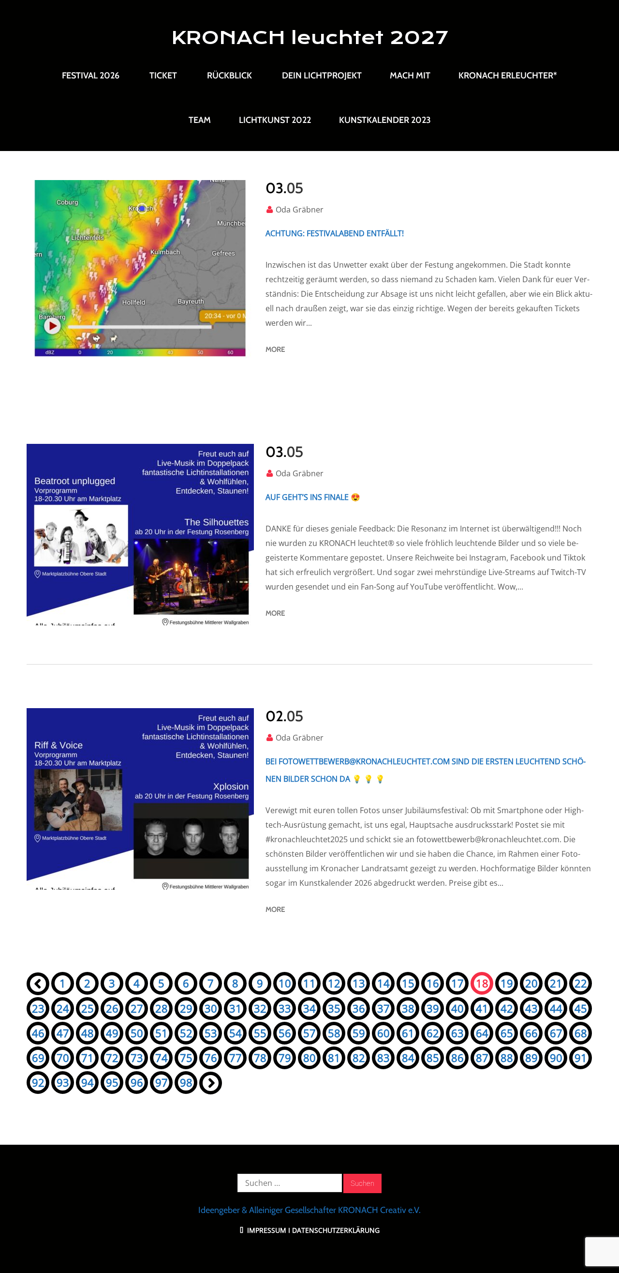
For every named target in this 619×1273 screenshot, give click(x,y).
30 (211, 1008)
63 (457, 1033)
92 (38, 1082)
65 (507, 1033)
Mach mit (410, 75)
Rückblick (229, 75)
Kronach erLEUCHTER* (507, 75)
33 (285, 1008)
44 (556, 1008)
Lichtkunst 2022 (275, 120)
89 (531, 1057)
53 (211, 1033)
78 (260, 1057)
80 (309, 1057)
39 (433, 1008)
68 (581, 1033)
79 (285, 1057)
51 (161, 1033)
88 (507, 1057)
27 (137, 1008)
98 (186, 1082)
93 (63, 1082)
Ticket (163, 75)
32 (260, 1008)
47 (63, 1033)
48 (87, 1033)
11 (309, 983)
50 (137, 1033)
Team (200, 120)
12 (334, 983)
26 (112, 1008)
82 (359, 1057)
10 (285, 983)
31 (235, 1008)
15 (408, 983)
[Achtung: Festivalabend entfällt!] (140, 271)
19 (507, 983)
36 (359, 1008)
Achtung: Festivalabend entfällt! (334, 233)
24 (63, 1008)
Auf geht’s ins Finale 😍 (312, 497)
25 (87, 1008)
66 (531, 1033)
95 (112, 1082)
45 (581, 1008)
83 (383, 1057)
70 (63, 1057)
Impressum (265, 1230)
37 (383, 1008)
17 (457, 983)
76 (211, 1057)
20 (531, 983)
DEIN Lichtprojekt (322, 75)
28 (161, 1008)
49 (112, 1033)
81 (334, 1057)
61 (408, 1033)
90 (556, 1057)
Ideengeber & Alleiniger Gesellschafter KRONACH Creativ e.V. (309, 1210)
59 (359, 1033)
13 (359, 983)
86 (457, 1057)
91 (581, 1057)
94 (87, 1082)
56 (285, 1033)
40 (457, 1008)
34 (309, 1008)
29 (186, 1008)
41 (482, 1008)
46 (38, 1033)
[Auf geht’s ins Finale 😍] (140, 534)
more (275, 349)
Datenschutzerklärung (336, 1230)
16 (433, 983)
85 (433, 1057)
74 (161, 1057)
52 (186, 1033)
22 (581, 983)
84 (408, 1057)
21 (556, 983)
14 (383, 983)
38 (408, 1008)
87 (482, 1057)
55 (260, 1033)
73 (137, 1057)
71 (87, 1057)
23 (38, 1008)
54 (235, 1033)
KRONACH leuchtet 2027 (309, 38)
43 (531, 1008)
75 (186, 1057)
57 (309, 1033)
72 (112, 1057)
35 (334, 1008)
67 (556, 1033)
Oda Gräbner (300, 209)
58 (334, 1033)
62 (433, 1033)
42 (507, 1008)
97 (161, 1082)
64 (482, 1033)
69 (38, 1057)
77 (235, 1057)
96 (137, 1082)
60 (383, 1033)
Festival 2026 (90, 75)
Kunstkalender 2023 (385, 120)
